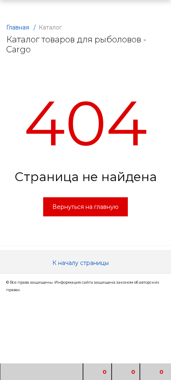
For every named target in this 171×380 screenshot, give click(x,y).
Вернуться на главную (85, 207)
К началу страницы (81, 263)
